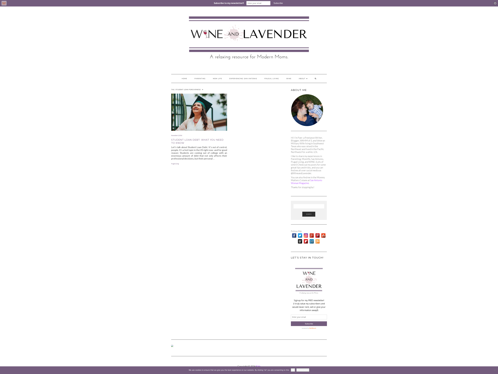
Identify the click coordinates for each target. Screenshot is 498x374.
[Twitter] (300, 235)
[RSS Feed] (317, 241)
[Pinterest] (317, 235)
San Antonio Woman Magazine (306, 181)
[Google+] (311, 235)
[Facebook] (294, 235)
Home (184, 78)
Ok (293, 370)
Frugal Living (271, 78)
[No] (494, 370)
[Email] (311, 241)
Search (309, 214)
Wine (288, 78)
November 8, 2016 (176, 135)
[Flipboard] (306, 241)
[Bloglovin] (300, 241)
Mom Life (217, 78)
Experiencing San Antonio (243, 78)
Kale (258, 366)
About (302, 78)
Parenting (200, 78)
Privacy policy (302, 370)
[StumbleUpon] (323, 235)
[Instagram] (306, 235)
